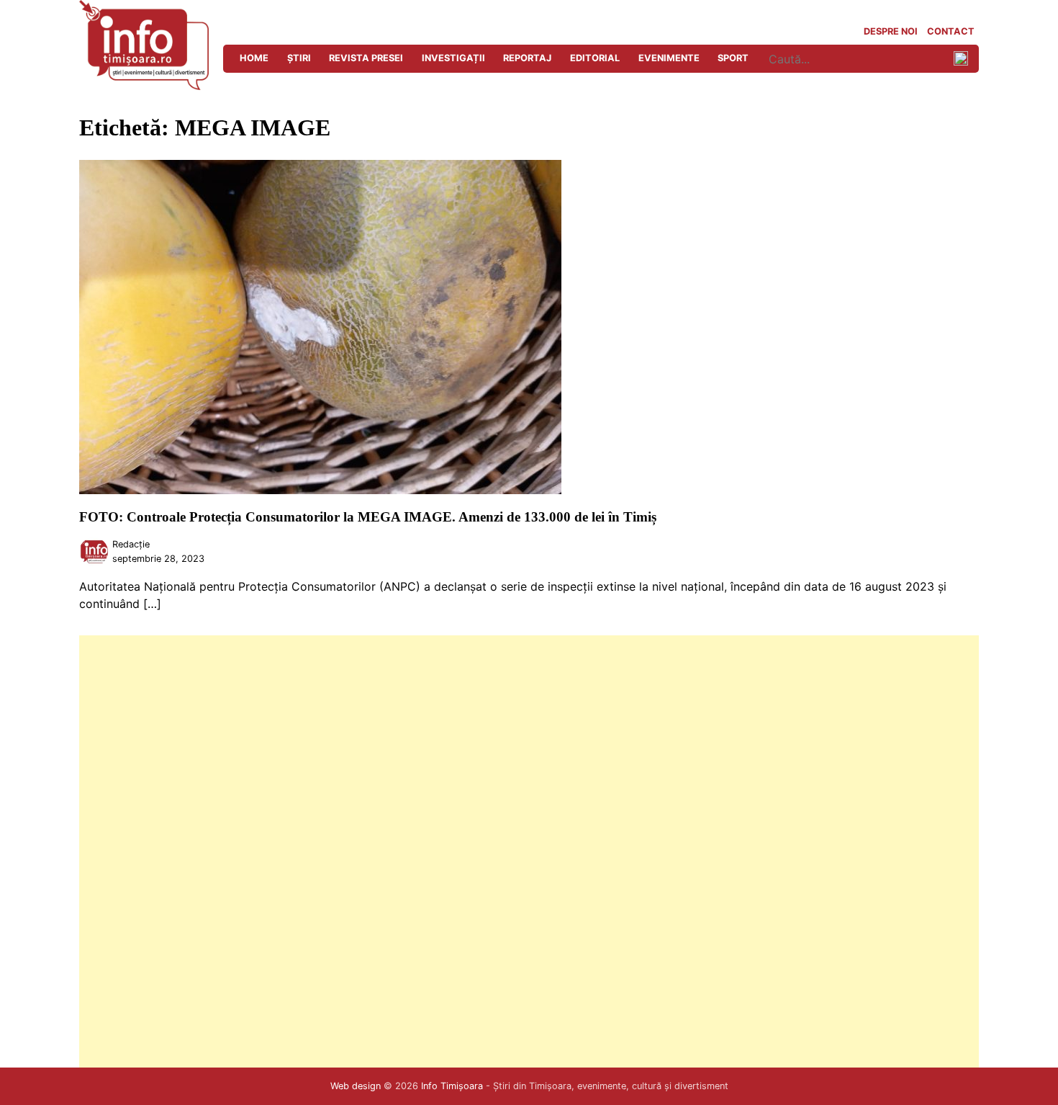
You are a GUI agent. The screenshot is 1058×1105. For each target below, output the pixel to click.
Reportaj (527, 58)
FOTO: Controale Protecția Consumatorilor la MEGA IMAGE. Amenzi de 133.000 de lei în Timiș (367, 516)
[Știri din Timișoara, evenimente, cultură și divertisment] (144, 86)
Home (254, 58)
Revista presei (366, 58)
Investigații (453, 58)
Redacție (131, 544)
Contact (951, 31)
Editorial (595, 58)
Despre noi (891, 31)
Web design (355, 1086)
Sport (733, 58)
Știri (299, 58)
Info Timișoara (452, 1086)
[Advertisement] (511, 851)
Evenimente (669, 58)
